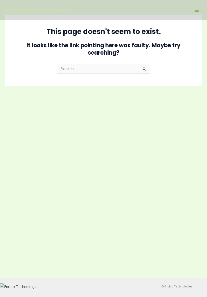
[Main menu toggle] (196, 10)
